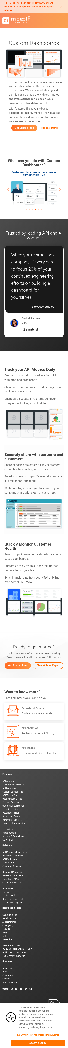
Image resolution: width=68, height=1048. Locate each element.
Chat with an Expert (48, 665)
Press (5, 971)
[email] (16, 989)
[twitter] (26, 989)
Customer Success (11, 866)
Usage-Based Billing (12, 799)
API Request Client (11, 945)
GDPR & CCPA (9, 840)
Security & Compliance (13, 836)
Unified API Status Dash (14, 952)
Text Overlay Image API (13, 956)
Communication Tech (12, 899)
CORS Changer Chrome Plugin (17, 949)
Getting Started (10, 915)
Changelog (7, 925)
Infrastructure (9, 832)
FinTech (6, 892)
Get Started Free (24, 127)
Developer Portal (10, 813)
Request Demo (49, 127)
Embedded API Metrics (13, 823)
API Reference (9, 922)
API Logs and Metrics (13, 784)
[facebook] (21, 989)
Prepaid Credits (10, 809)
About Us (7, 968)
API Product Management (15, 852)
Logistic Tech (8, 895)
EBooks (6, 929)
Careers (6, 978)
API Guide (7, 939)
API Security (8, 862)
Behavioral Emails (11, 816)
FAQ (4, 936)
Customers (7, 975)
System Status (9, 982)
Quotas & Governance (13, 805)
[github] (30, 989)
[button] (8, 189)
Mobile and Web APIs (12, 875)
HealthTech (8, 888)
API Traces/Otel (10, 795)
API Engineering (10, 859)
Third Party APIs (10, 879)
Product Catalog (10, 802)
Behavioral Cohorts (12, 820)
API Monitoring (9, 788)
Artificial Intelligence (12, 902)
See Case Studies (43, 306)
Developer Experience (12, 855)
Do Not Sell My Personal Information (38, 1035)
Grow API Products (12, 872)
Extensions (7, 829)
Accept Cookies (38, 1043)
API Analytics (8, 781)
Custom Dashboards (12, 791)
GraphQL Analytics (11, 882)
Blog (4, 932)
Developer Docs (10, 918)
